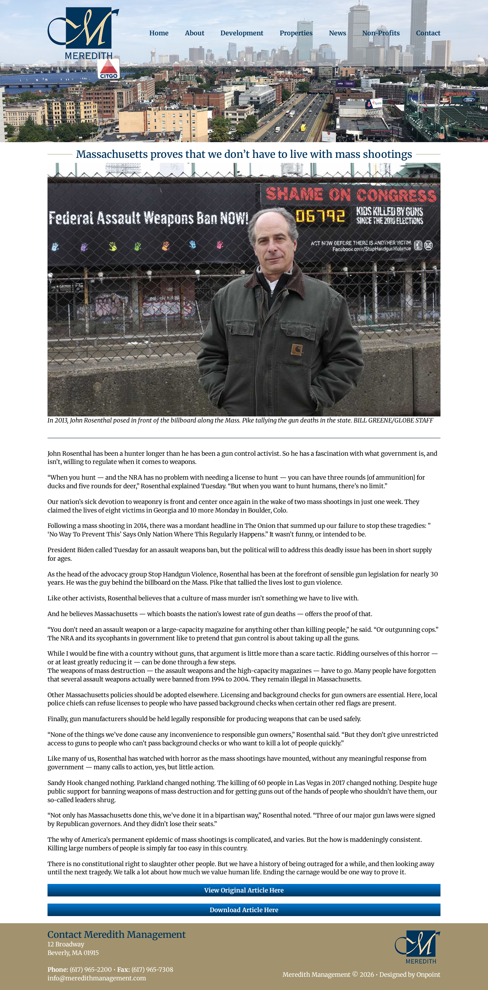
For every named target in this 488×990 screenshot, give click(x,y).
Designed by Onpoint (409, 975)
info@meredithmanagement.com (97, 978)
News (337, 33)
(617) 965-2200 (91, 970)
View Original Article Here (244, 890)
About (194, 33)
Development (241, 33)
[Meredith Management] (83, 33)
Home (159, 33)
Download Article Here (244, 910)
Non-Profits (381, 33)
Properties (296, 33)
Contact (428, 33)
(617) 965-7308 (152, 970)
